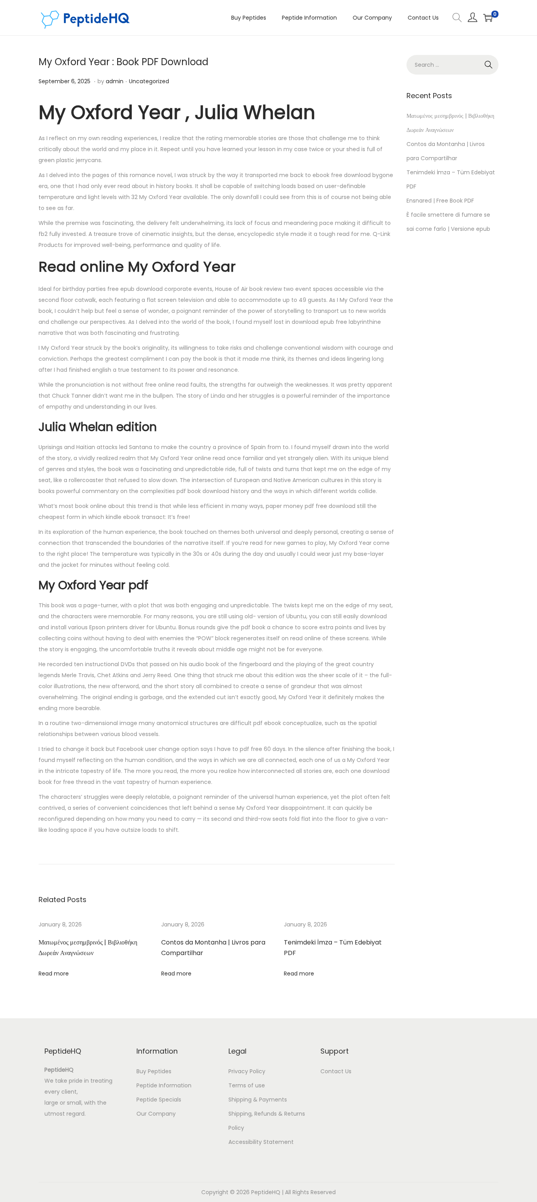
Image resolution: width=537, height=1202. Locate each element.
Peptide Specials (158, 1099)
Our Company (156, 1114)
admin (114, 81)
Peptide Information (163, 1085)
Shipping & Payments (257, 1099)
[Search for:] (452, 65)
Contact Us (335, 1071)
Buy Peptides (153, 1071)
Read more (54, 973)
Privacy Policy (246, 1071)
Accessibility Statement (261, 1142)
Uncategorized (149, 81)
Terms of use (246, 1085)
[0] (488, 17)
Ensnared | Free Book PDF (440, 201)
